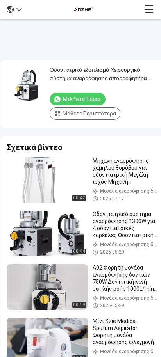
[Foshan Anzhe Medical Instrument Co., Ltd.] (83, 9)
